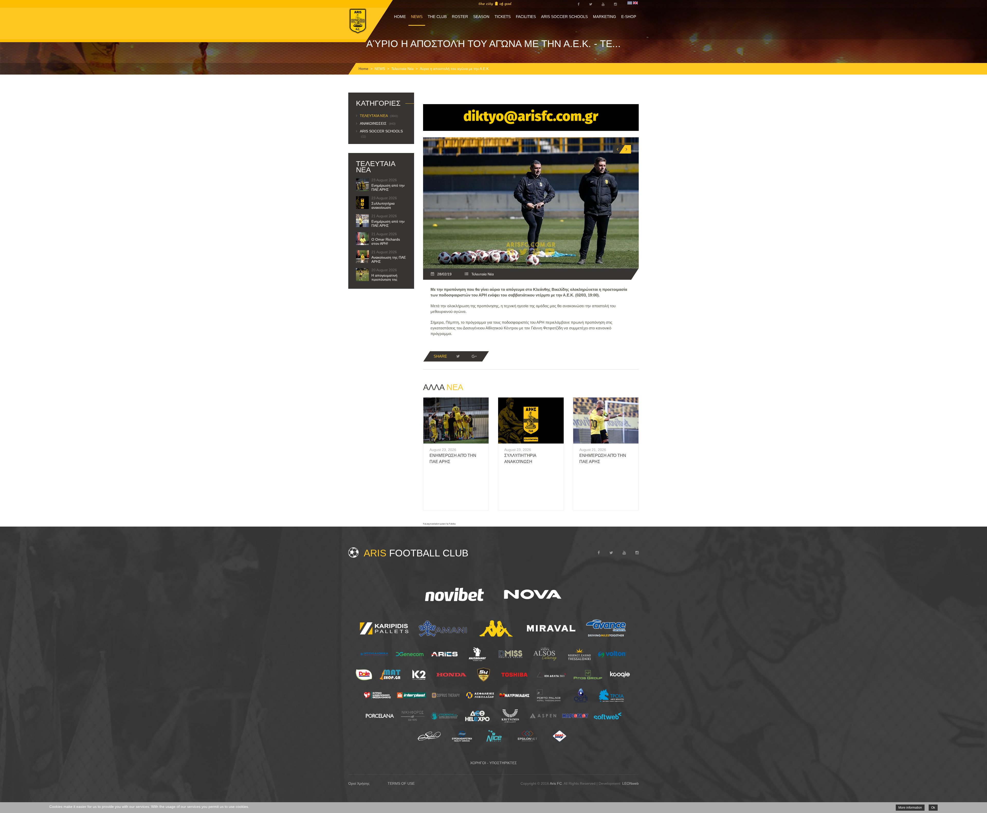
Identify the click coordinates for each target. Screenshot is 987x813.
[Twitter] (458, 356)
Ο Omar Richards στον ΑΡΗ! (385, 241)
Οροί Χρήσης (359, 783)
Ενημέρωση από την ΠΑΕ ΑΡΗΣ (388, 187)
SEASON (481, 16)
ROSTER (460, 16)
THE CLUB (437, 16)
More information (910, 807)
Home (363, 69)
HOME (400, 16)
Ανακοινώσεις (378, 123)
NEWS (417, 16)
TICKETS (503, 16)
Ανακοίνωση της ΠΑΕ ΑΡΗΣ (388, 259)
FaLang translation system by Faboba (439, 524)
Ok (933, 807)
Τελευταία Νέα (402, 69)
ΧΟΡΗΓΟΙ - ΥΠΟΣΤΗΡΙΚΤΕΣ (493, 763)
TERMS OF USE (401, 783)
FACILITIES (526, 16)
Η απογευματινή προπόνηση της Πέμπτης (384, 279)
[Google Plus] (474, 356)
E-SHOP (628, 16)
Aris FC (556, 783)
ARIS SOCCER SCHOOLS (564, 16)
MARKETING (604, 16)
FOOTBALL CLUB (416, 553)
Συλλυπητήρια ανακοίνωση (383, 205)
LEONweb (630, 783)
